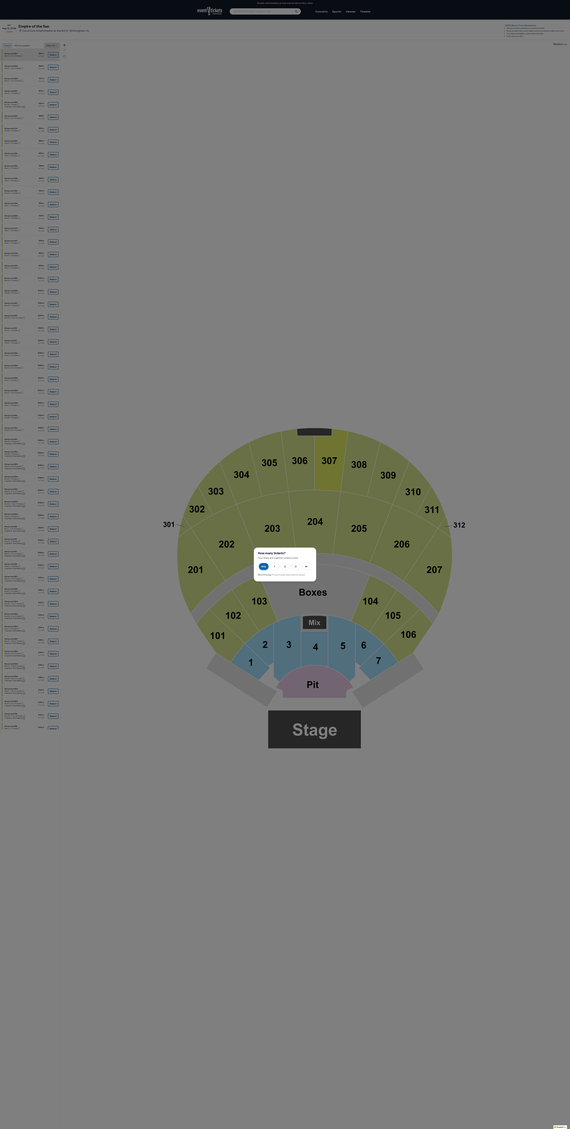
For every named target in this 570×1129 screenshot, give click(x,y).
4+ (306, 566)
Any (263, 566)
